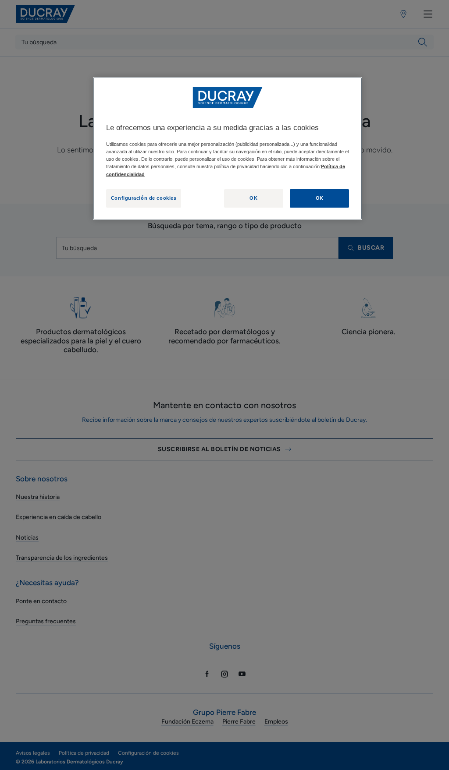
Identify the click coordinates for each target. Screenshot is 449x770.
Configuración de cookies (144, 198)
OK (253, 198)
